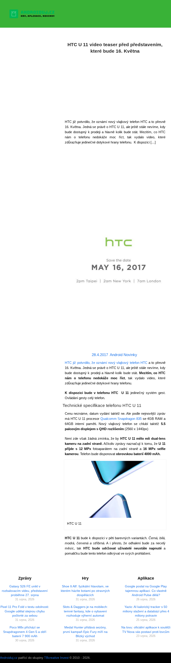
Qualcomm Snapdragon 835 (121, 419)
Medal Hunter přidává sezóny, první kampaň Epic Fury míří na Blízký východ (85, 632)
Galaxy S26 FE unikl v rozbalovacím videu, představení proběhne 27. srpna (25, 590)
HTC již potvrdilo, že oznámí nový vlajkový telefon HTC (107, 363)
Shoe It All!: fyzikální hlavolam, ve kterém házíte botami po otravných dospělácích (85, 590)
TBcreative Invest (56, 657)
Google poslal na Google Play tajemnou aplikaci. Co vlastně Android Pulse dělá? (146, 590)
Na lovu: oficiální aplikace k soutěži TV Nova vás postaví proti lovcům (145, 630)
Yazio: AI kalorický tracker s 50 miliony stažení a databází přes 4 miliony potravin (146, 611)
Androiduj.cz (8, 657)
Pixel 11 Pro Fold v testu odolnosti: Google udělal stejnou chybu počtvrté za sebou (24, 611)
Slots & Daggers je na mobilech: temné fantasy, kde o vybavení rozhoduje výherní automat (85, 611)
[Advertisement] (115, 85)
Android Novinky (123, 355)
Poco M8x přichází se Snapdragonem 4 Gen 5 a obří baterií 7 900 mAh (24, 632)
